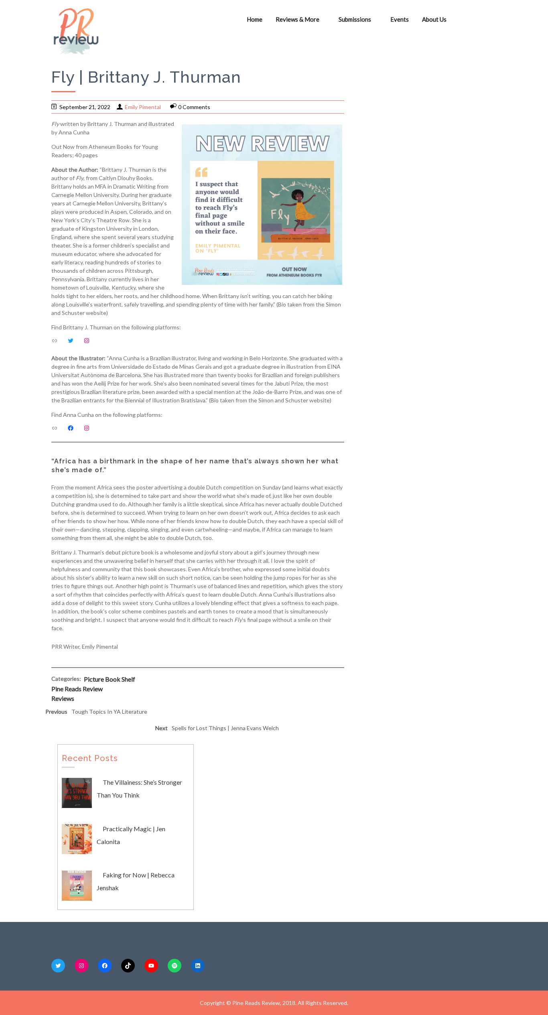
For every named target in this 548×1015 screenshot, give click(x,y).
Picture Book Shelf (109, 679)
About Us (434, 19)
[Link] (54, 340)
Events (399, 19)
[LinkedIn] (198, 965)
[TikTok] (128, 965)
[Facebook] (70, 428)
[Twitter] (70, 340)
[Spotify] (174, 965)
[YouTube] (151, 965)
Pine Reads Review (77, 688)
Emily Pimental (143, 107)
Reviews (62, 698)
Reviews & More (297, 19)
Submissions (355, 19)
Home (254, 19)
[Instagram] (86, 340)
